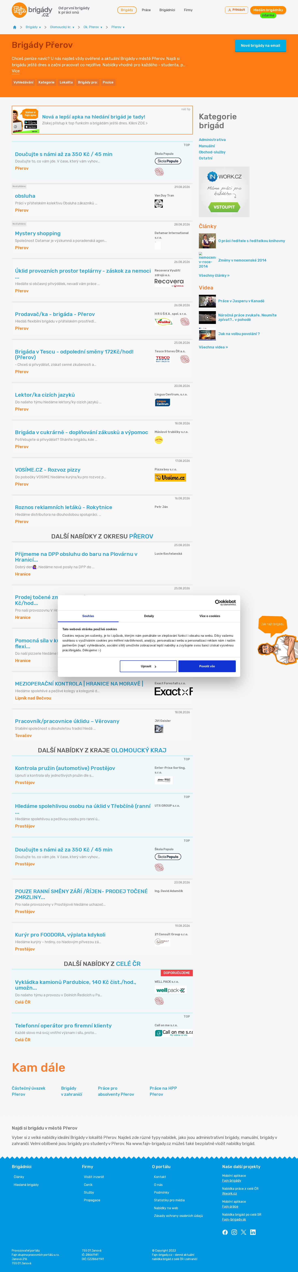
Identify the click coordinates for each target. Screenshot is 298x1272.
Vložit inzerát (94, 1177)
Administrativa (212, 140)
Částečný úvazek (28, 1091)
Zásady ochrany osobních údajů (178, 1216)
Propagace (92, 1200)
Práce (146, 10)
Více (16, 70)
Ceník (88, 1185)
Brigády (127, 10)
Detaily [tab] (149, 616)
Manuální (207, 146)
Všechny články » (214, 275)
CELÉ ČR (128, 964)
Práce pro (116, 1091)
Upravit (146, 666)
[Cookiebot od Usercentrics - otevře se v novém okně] (218, 603)
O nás (158, 1185)
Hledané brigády (26, 1185)
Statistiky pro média (169, 1200)
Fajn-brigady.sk (234, 1219)
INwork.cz (229, 1193)
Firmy (188, 10)
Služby (89, 1192)
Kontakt (160, 1177)
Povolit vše (207, 666)
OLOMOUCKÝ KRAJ (138, 750)
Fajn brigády (231, 1180)
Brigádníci (167, 10)
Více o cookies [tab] (209, 616)
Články (19, 1177)
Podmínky (161, 1192)
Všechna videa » (213, 347)
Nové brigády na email (260, 45)
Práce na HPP (163, 1091)
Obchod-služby (212, 152)
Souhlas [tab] (88, 616)
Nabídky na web (166, 1208)
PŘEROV (141, 536)
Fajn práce (230, 1206)
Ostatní (205, 158)
